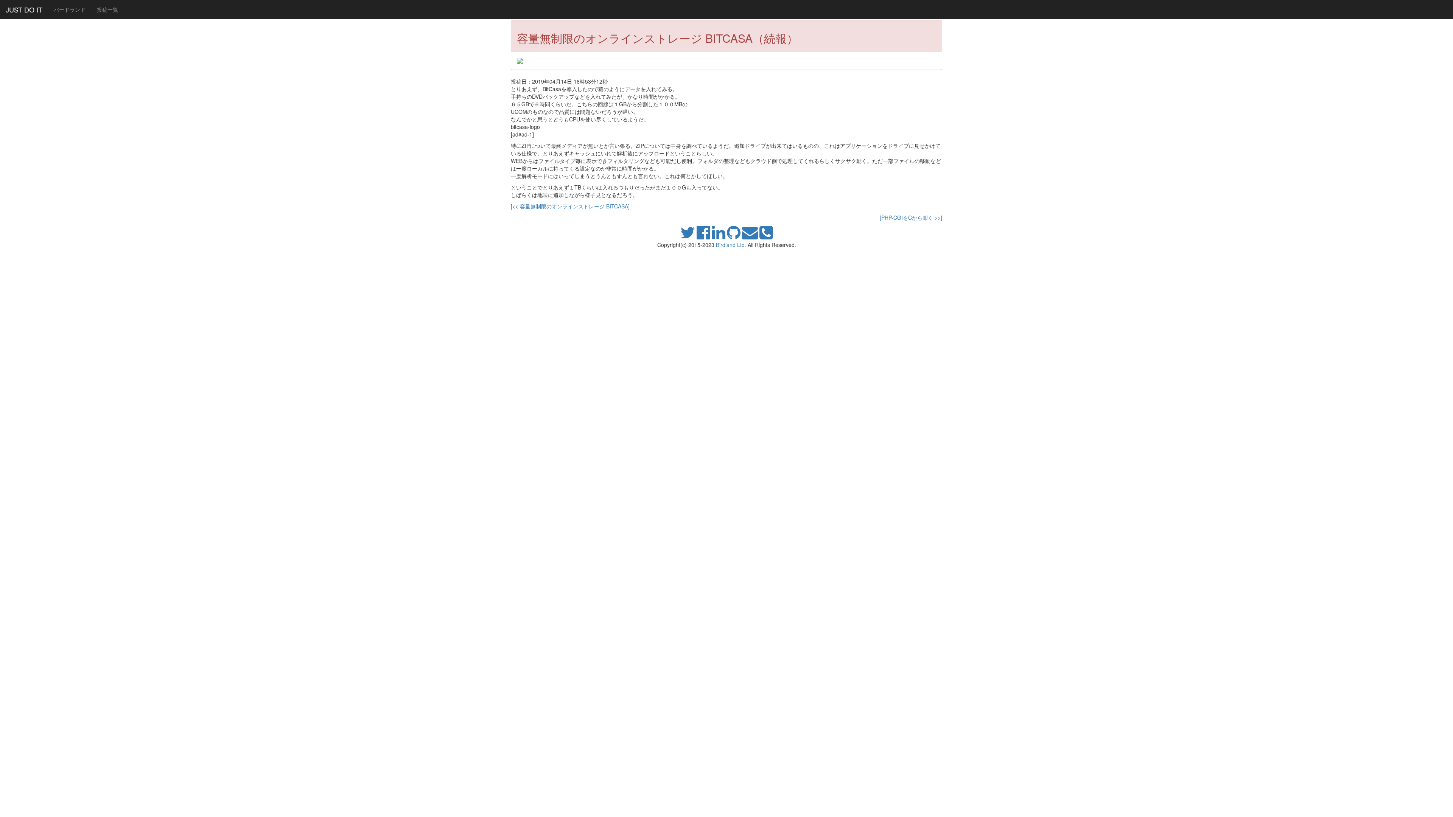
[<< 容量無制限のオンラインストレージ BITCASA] (570, 206)
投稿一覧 (107, 9)
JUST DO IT (24, 9)
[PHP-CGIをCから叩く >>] (911, 217)
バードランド (70, 9)
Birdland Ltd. (731, 245)
